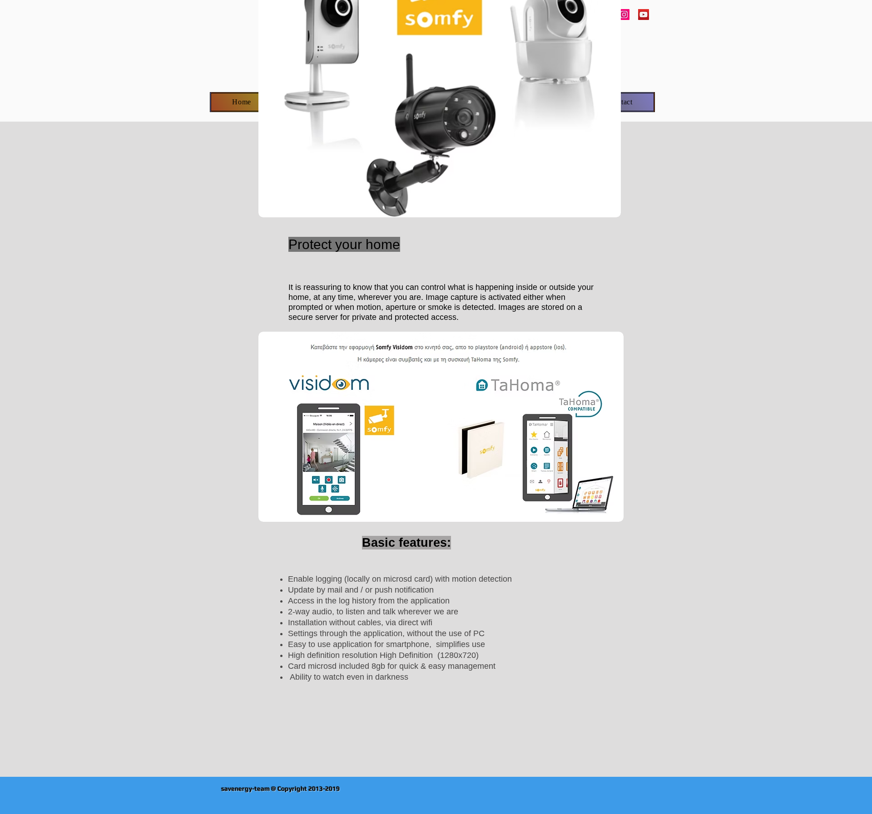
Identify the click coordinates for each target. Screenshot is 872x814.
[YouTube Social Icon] (643, 14)
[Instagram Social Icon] (624, 14)
